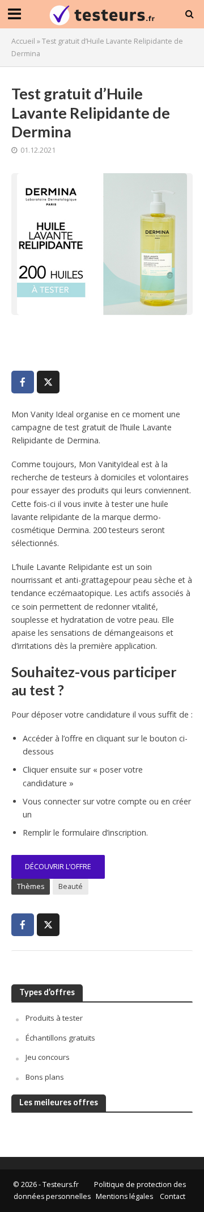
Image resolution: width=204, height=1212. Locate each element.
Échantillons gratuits (60, 1038)
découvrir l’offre (58, 866)
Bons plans (45, 1077)
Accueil (23, 41)
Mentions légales (124, 1196)
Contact (172, 1196)
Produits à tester (54, 1018)
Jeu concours (48, 1057)
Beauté (70, 886)
